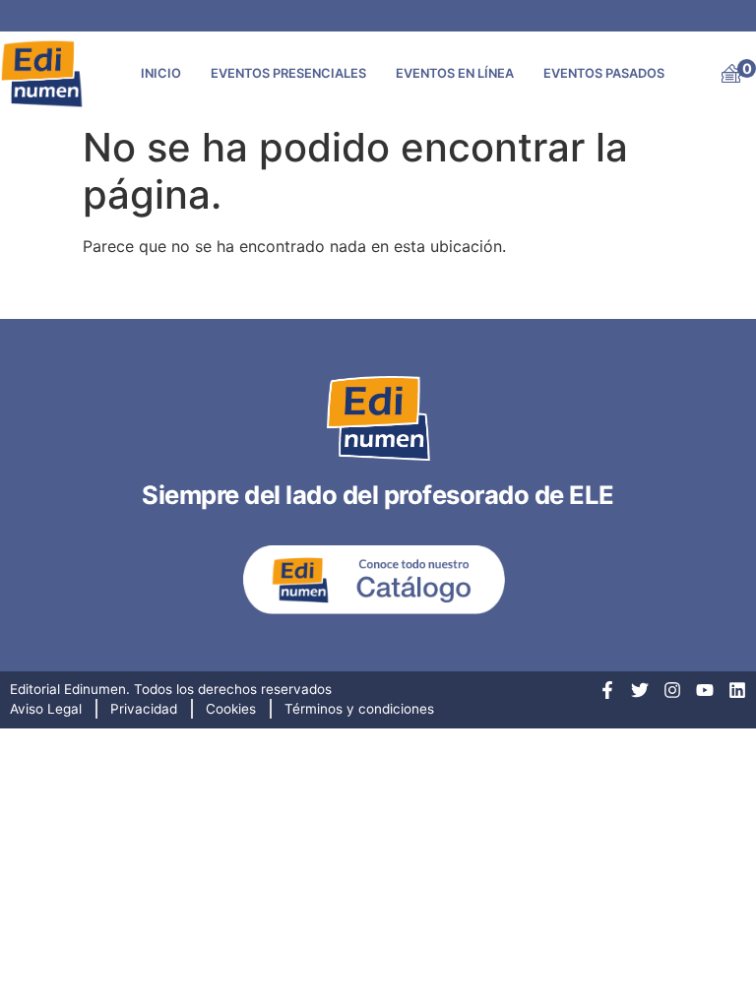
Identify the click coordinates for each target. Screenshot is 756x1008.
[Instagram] (672, 690)
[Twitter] (640, 690)
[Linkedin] (737, 690)
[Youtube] (705, 690)
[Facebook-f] (607, 690)
